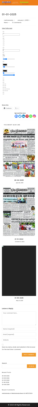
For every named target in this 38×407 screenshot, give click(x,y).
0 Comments (16, 22)
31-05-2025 (19, 298)
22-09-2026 (5, 380)
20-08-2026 (5, 384)
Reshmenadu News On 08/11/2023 (22, 393)
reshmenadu (8, 20)
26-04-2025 (19, 180)
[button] (34, 2)
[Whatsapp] (30, 116)
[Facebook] (16, 116)
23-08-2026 (5, 378)
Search (4, 363)
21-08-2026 (5, 382)
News (6, 22)
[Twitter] (19, 116)
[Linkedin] (23, 116)
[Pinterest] (27, 116)
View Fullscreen (7, 28)
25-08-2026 (5, 376)
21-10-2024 (19, 239)
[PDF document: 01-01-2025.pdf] (19, 66)
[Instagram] (34, 116)
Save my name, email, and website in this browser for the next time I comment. (18, 348)
